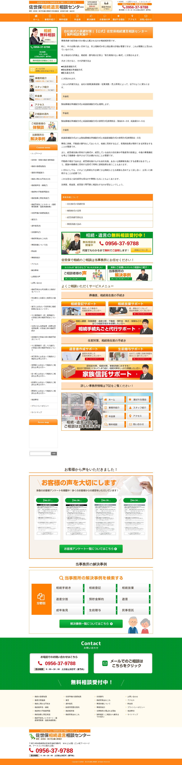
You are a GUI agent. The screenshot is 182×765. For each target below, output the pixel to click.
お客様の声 (35, 277)
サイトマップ (145, 2)
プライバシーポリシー (40, 406)
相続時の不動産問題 (42, 711)
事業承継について (70, 197)
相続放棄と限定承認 (42, 714)
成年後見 (69, 704)
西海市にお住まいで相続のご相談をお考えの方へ (43, 392)
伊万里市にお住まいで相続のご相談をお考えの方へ (43, 357)
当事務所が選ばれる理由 (106, 711)
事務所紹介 (35, 258)
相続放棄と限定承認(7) (40, 198)
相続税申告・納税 (42, 707)
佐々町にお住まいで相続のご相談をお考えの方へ (43, 375)
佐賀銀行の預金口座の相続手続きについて (43, 338)
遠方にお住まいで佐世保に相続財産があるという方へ (43, 308)
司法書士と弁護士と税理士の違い (43, 299)
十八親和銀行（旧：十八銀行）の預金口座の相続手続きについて (43, 348)
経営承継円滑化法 (75, 217)
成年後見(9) (36, 226)
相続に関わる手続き (42, 704)
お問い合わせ (36, 283)
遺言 (67, 700)
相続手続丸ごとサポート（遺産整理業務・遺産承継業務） (43, 205)
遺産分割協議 (40, 700)
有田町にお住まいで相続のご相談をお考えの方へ (43, 366)
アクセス (34, 264)
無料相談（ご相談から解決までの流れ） (108, 715)
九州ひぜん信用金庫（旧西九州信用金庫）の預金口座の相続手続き (43, 328)
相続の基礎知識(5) (38, 166)
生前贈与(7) (36, 232)
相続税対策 (70, 711)
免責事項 (34, 400)
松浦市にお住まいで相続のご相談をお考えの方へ (43, 383)
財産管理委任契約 (72, 707)
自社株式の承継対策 (76, 204)
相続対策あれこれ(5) (39, 238)
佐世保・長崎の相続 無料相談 (42, 160)
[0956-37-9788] (107, 233)
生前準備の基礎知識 (73, 697)
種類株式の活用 (74, 211)
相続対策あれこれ (72, 714)
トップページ (36, 153)
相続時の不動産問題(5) (40, 192)
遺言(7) (34, 219)
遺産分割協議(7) (37, 173)
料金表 (34, 251)
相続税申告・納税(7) (39, 185)
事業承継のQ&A (74, 224)
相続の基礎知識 (41, 697)
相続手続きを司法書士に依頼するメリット (43, 290)
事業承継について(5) (39, 245)
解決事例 (34, 270)
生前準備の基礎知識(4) (40, 213)
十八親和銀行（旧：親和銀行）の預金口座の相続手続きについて (43, 317)
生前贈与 (100, 697)
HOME (121, 2)
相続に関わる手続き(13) (40, 179)
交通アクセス (132, 2)
